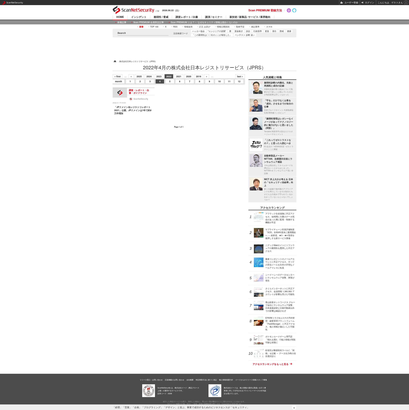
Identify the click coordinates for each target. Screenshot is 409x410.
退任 (274, 31)
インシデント (139, 17)
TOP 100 (154, 26)
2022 (168, 76)
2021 (178, 76)
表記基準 (255, 26)
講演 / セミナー (213, 17)
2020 (188, 76)
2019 (198, 76)
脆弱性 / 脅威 (161, 17)
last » (240, 76)
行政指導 (257, 31)
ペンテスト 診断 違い (245, 34)
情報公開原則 (223, 26)
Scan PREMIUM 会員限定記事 (148, 22)
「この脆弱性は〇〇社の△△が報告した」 (212, 34)
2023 (159, 76)
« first (117, 76)
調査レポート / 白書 (187, 17)
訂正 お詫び (204, 26)
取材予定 (240, 26)
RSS (175, 26)
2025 (139, 76)
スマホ (269, 26)
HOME (120, 17)
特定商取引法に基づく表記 (206, 379)
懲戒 (282, 31)
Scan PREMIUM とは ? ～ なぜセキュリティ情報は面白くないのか (204, 22)
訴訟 (248, 31)
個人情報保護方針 (226, 379)
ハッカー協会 (198, 31)
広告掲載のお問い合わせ (174, 379)
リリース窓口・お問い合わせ (151, 379)
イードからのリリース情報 (245, 379)
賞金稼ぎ (239, 31)
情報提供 (188, 26)
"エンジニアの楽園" (217, 31)
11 (229, 81)
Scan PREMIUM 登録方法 (265, 10)
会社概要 (189, 379)
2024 (149, 76)
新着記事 (121, 22)
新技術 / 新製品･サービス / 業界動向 (250, 17)
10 (219, 81)
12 (239, 81)
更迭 (267, 31)
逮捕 (289, 31)
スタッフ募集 (261, 379)
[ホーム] (115, 61)
